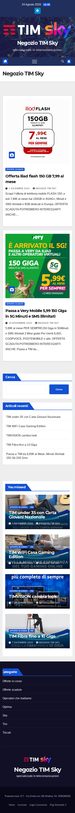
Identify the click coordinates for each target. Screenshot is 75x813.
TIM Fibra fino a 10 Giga (21, 444)
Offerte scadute (15, 169)
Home (12, 805)
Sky (5, 715)
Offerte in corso (18, 507)
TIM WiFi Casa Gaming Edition (26, 426)
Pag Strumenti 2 (58, 805)
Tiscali (7, 732)
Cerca (10, 377)
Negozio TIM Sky (37, 43)
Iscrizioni (22, 805)
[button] (62, 61)
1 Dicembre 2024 (19, 188)
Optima (7, 706)
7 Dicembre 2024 (23, 523)
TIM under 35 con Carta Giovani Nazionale (33, 416)
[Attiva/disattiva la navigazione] (34, 61)
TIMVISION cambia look (21, 435)
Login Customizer (38, 805)
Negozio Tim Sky (46, 188)
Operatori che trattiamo (17, 698)
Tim (31, 507)
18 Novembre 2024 (21, 323)
